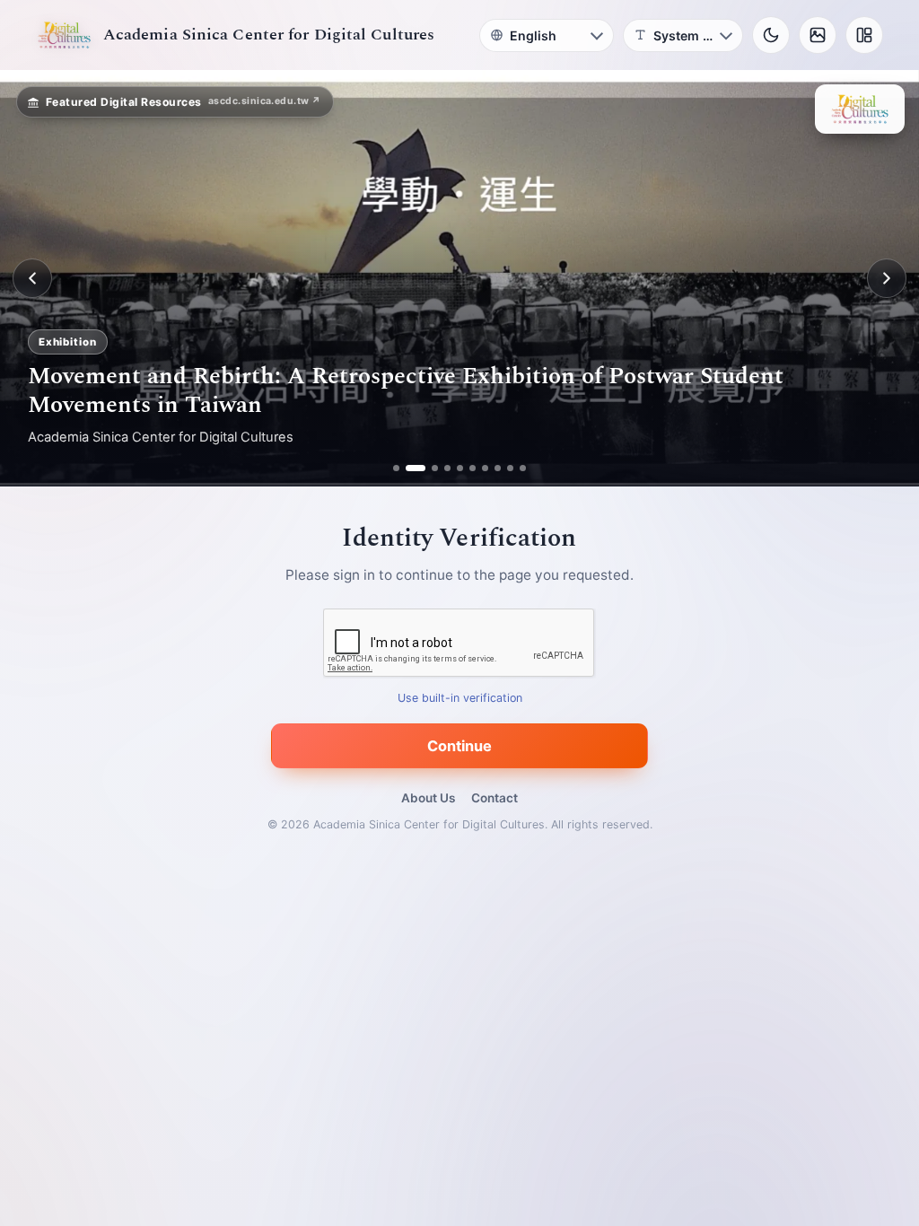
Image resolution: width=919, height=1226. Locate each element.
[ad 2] (409, 468)
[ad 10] (523, 468)
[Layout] (864, 35)
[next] (886, 278)
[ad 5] (460, 468)
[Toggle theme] (771, 35)
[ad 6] (472, 468)
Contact (494, 798)
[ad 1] (396, 468)
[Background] (817, 35)
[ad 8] (498, 468)
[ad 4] (447, 468)
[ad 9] (510, 468)
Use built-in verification (460, 698)
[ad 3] (428, 468)
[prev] (32, 278)
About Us (428, 798)
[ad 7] (485, 468)
